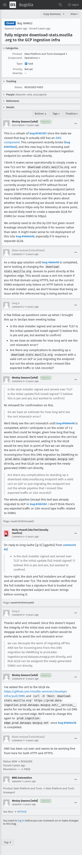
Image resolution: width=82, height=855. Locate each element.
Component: (15, 57)
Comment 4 (18, 536)
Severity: (17, 73)
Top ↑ (8, 842)
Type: (19, 63)
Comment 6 (18, 678)
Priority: (17, 69)
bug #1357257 (38, 133)
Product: (17, 53)
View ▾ (74, 14)
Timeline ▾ (71, 113)
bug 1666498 (50, 262)
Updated (16, 781)
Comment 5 (18, 614)
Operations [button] (32, 57)
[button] (72, 5)
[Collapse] (75, 123)
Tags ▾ (56, 113)
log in (21, 820)
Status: (18, 87)
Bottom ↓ (41, 113)
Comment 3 (18, 381)
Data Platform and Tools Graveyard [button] (45, 53)
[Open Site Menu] (5, 5)
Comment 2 (18, 306)
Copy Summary (52, 14)
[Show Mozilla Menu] (13, 5)
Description (18, 125)
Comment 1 (18, 254)
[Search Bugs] (60, 5)
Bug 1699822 (24, 23)
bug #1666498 (25, 236)
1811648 (21, 811)
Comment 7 (18, 740)
